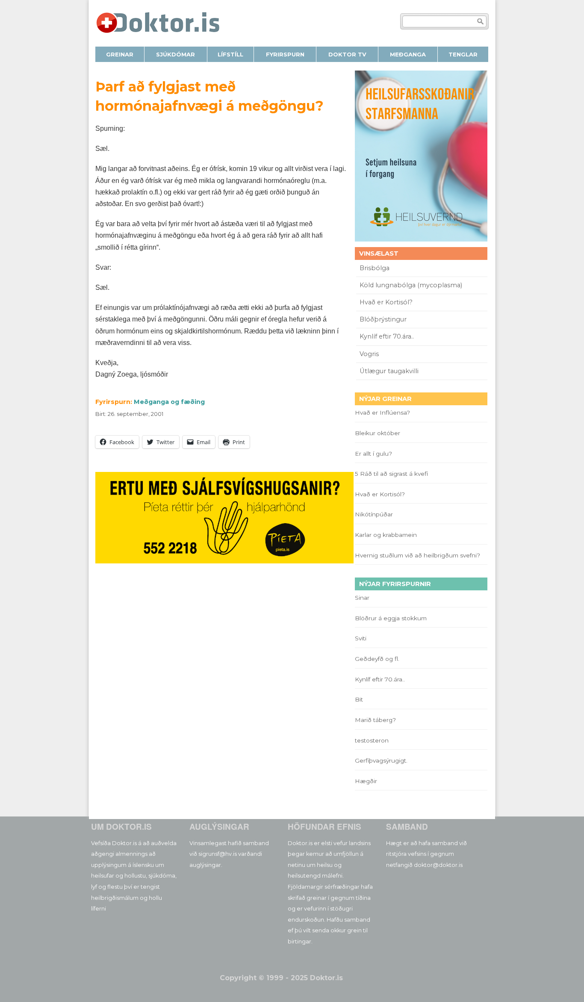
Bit (359, 699)
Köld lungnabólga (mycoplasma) (411, 285)
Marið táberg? (375, 719)
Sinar (362, 597)
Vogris (369, 354)
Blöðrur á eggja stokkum (391, 618)
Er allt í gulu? (375, 453)
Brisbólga (374, 268)
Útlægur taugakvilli (389, 371)
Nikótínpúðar (374, 514)
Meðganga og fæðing (169, 402)
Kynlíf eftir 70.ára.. (387, 336)
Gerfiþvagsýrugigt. (381, 760)
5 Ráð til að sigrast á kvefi (392, 473)
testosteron (372, 740)
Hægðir (366, 781)
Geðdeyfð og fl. (377, 658)
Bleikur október (377, 433)
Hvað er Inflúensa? (382, 412)
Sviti (360, 638)
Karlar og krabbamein (386, 534)
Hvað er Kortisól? (387, 302)
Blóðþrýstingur (383, 319)
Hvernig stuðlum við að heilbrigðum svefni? (417, 555)
